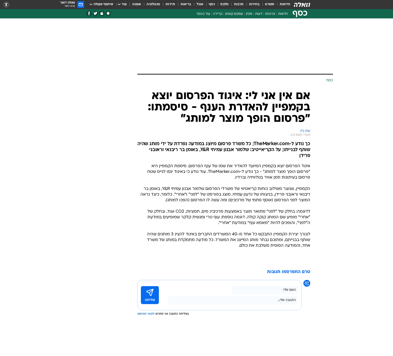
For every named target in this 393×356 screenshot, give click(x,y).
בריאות (186, 4)
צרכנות (270, 13)
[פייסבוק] (89, 13)
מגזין (249, 13)
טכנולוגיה (153, 4)
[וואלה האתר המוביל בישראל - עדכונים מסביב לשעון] (302, 4)
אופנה (136, 4)
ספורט (269, 4)
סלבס (224, 4)
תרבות (239, 4)
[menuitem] (282, 4)
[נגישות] (6, 4)
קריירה (217, 13)
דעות (258, 13)
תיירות (170, 4)
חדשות (285, 4)
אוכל (199, 4)
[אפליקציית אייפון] (102, 13)
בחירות (254, 4)
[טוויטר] (95, 13)
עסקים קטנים (234, 13)
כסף (212, 4)
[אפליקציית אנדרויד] (108, 13)
